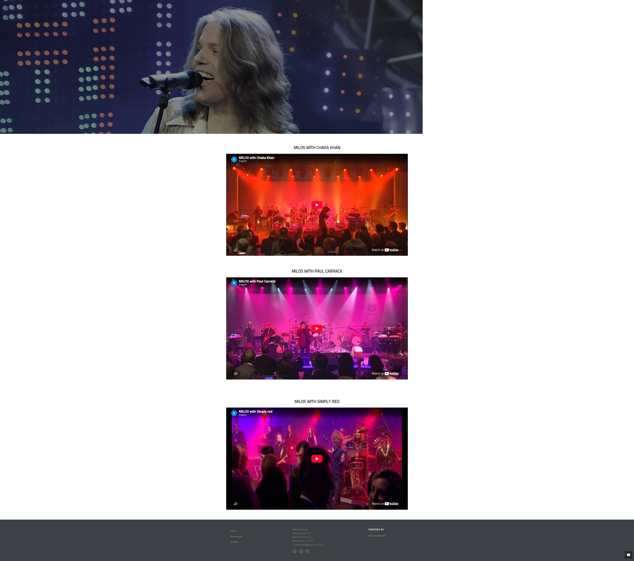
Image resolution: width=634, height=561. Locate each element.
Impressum (236, 536)
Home (568, 7)
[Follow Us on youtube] (307, 551)
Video (593, 7)
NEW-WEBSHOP (377, 536)
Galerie (606, 7)
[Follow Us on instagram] (301, 551)
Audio (581, 7)
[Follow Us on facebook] (295, 551)
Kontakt (621, 7)
